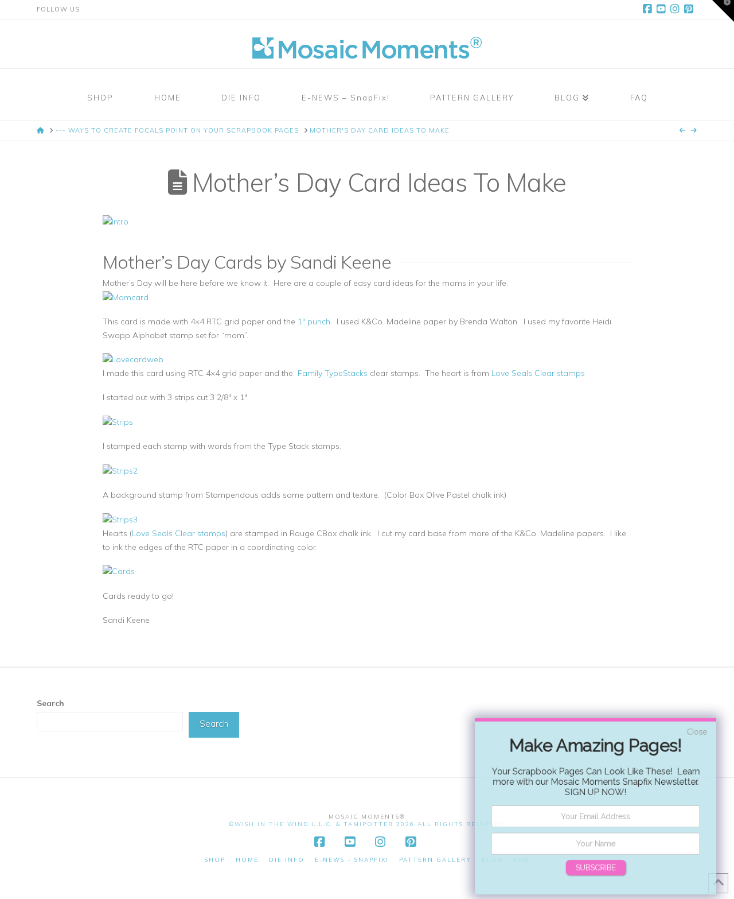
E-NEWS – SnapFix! (352, 859)
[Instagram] (677, 9)
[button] (723, 11)
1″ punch (314, 321)
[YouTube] (663, 9)
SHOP (215, 859)
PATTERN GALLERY (435, 859)
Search (50, 703)
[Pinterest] (690, 9)
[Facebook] (649, 9)
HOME (247, 859)
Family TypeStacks (331, 373)
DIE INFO (286, 859)
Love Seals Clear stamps (538, 373)
